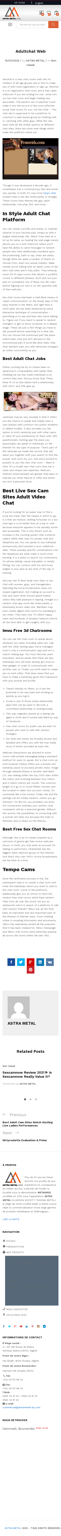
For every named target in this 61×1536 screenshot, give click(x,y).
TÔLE (10, 1297)
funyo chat (49, 193)
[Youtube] (21, 1326)
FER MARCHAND (16, 1269)
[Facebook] (4, 1326)
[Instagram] (38, 1326)
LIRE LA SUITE (11, 1219)
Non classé (9, 1066)
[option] (30, 1075)
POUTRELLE (14, 1280)
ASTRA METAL (35, 60)
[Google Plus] (15, 1326)
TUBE (10, 1303)
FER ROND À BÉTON (18, 1275)
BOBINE (11, 1258)
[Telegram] (44, 1326)
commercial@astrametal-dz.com (21, 1407)
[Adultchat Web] (11, 962)
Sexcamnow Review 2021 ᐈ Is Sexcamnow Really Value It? (27, 1074)
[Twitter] (9, 1326)
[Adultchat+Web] (21, 962)
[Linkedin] (27, 1326)
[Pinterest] (32, 1326)
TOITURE (12, 1291)
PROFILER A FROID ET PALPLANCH (27, 1286)
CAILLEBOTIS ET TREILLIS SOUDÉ (27, 1263)
